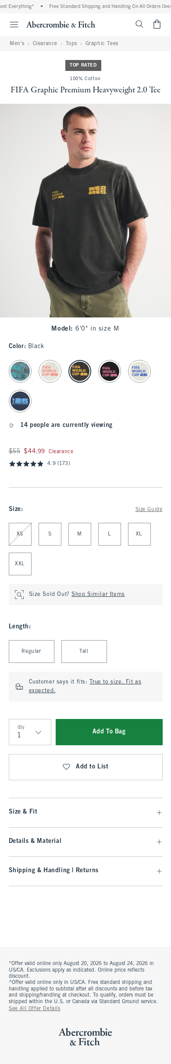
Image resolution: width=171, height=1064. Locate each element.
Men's (17, 43)
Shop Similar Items (98, 594)
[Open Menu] (10, 24)
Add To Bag (109, 732)
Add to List (92, 767)
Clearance (45, 43)
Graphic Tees (102, 43)
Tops (71, 43)
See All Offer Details (35, 1008)
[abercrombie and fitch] (60, 24)
